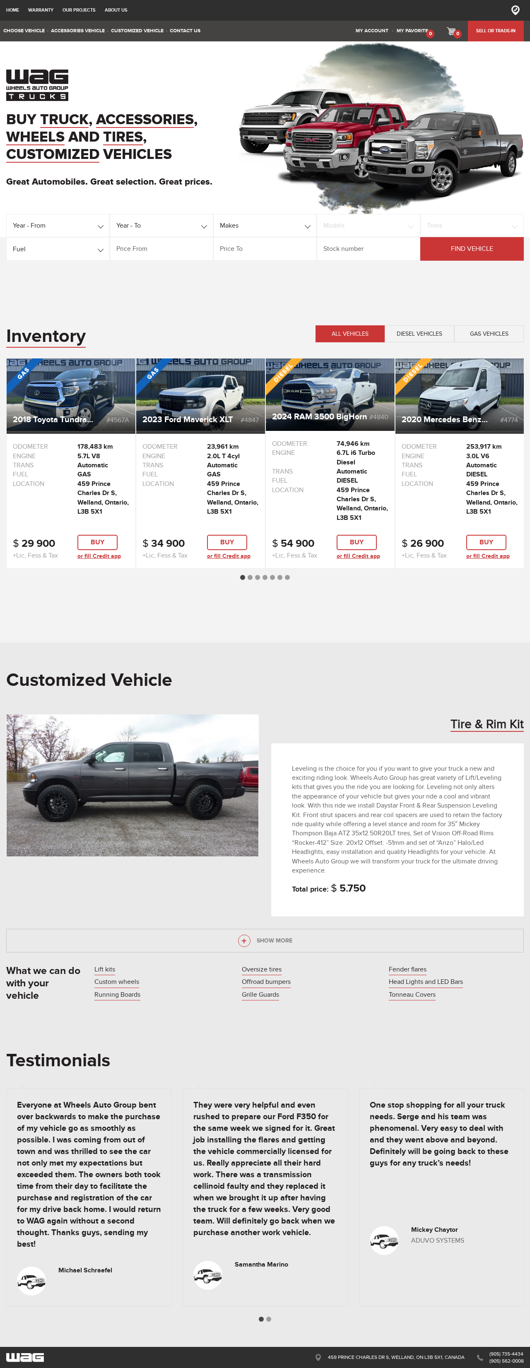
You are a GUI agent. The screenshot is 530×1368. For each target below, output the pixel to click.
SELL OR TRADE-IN (496, 31)
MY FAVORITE (414, 32)
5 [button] (272, 577)
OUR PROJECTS (79, 10)
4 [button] (265, 577)
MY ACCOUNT (372, 31)
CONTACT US (185, 31)
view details (71, 377)
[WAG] (37, 85)
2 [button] (250, 577)
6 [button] (279, 577)
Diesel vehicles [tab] (419, 333)
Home (12, 10)
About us (116, 10)
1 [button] (242, 577)
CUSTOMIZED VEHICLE (137, 31)
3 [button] (257, 577)
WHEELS (35, 137)
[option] (71, 463)
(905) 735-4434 (506, 1354)
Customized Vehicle (89, 680)
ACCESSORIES (145, 120)
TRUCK (64, 120)
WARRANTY (40, 10)
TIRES (123, 137)
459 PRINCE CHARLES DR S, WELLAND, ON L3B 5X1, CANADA (396, 1357)
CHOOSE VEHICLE (24, 31)
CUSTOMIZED (52, 155)
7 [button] (287, 577)
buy (97, 542)
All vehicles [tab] (350, 333)
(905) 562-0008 (506, 1361)
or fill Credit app (99, 556)
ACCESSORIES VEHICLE (78, 31)
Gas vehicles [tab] (489, 333)
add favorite (71, 399)
